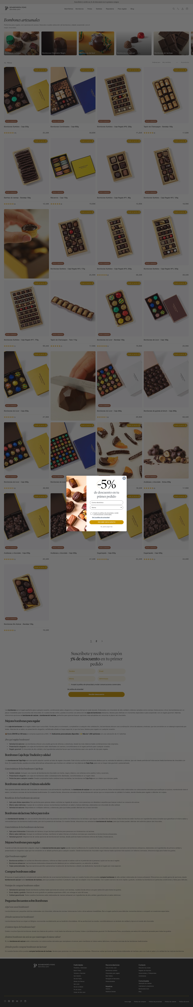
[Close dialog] (124, 478)
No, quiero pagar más (106, 526)
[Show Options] (121, 507)
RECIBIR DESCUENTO (106, 522)
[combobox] (106, 507)
